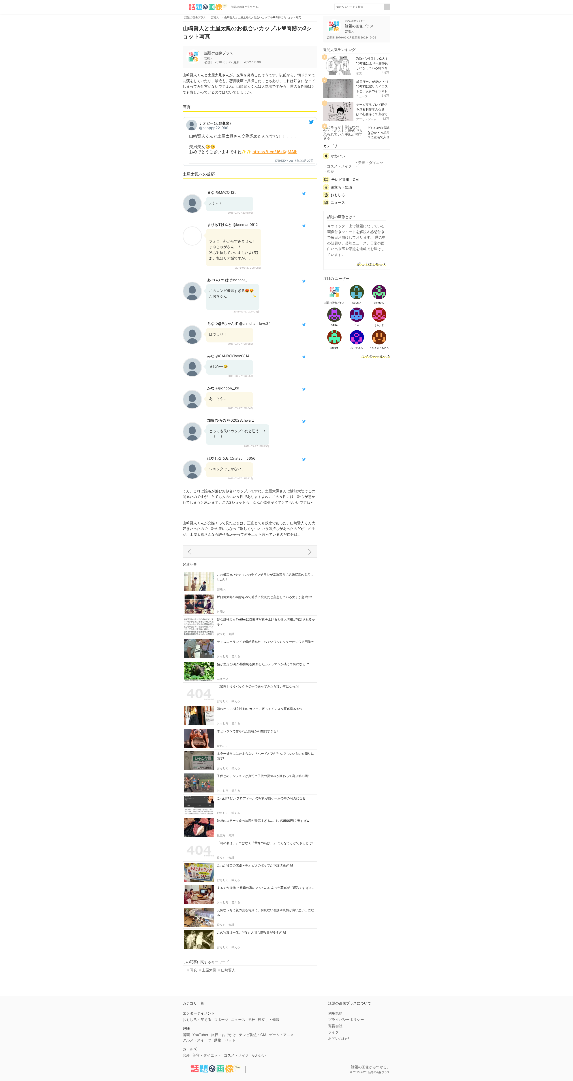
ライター (335, 1032)
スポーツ (221, 1019)
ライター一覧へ (374, 357)
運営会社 (335, 1026)
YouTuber (200, 1034)
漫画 (186, 1034)
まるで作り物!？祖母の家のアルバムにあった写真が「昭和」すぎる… (265, 888)
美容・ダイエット (369, 164)
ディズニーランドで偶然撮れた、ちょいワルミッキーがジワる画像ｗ (265, 642)
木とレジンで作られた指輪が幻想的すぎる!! (247, 731)
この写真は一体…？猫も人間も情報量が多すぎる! (251, 932)
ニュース (223, 678)
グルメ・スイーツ (197, 1040)
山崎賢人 (228, 970)
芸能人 (221, 589)
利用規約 (335, 1013)
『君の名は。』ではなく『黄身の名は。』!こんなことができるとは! (265, 843)
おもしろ (338, 195)
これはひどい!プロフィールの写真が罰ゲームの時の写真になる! (261, 798)
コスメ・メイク (339, 166)
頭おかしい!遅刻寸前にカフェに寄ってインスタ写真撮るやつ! (260, 709)
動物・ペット (224, 1040)
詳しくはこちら (370, 264)
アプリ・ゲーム (366, 119)
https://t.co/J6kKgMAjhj (275, 151)
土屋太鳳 (209, 970)
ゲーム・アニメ (281, 1034)
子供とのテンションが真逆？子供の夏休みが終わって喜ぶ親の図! (263, 776)
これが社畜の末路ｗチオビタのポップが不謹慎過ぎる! (255, 865)
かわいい (223, 746)
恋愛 (359, 73)
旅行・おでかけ (223, 1034)
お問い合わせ (339, 1038)
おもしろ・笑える (228, 656)
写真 (193, 970)
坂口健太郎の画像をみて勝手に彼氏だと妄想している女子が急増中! (264, 597)
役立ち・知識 (225, 634)
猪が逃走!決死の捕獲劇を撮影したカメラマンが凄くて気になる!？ (263, 664)
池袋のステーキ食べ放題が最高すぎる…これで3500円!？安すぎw (263, 820)
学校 (251, 1019)
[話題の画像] (205, 7)
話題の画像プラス (218, 53)
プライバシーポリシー (346, 1019)
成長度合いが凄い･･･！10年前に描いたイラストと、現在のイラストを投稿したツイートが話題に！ (372, 91)
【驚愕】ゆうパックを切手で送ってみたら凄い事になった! (258, 686)
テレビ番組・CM (345, 179)
